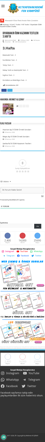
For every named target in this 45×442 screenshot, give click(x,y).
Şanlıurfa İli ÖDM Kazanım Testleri (17, 143)
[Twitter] (21, 438)
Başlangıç (5, 24)
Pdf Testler (25, 24)
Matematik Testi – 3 (9, 55)
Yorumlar (8, 42)
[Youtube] (23, 438)
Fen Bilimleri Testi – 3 (10, 60)
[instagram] (26, 438)
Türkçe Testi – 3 (8, 65)
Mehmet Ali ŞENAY (10, 40)
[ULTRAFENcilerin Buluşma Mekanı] (23, 8)
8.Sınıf (12, 24)
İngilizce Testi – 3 (9, 75)
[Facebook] (18, 438)
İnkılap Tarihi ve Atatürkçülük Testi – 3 (15, 70)
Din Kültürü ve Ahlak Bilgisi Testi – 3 (15, 80)
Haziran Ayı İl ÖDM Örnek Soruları (17, 130)
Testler (18, 24)
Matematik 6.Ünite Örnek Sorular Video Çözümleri (21, 20)
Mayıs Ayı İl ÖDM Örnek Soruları (16, 137)
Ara (37, 226)
